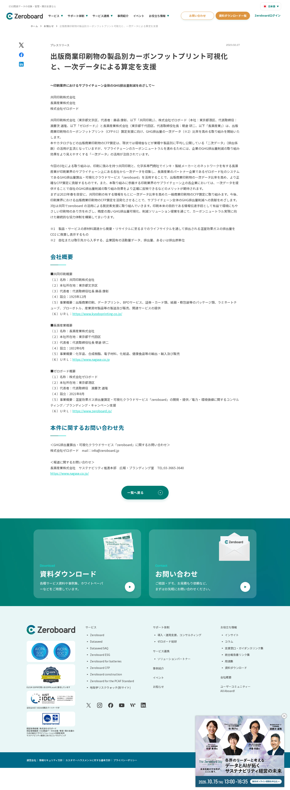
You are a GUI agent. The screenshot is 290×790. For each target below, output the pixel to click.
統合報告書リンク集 (237, 655)
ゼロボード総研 (167, 641)
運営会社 (31, 760)
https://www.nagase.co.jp (91, 359)
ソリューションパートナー (174, 659)
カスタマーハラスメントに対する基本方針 (87, 760)
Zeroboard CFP (100, 668)
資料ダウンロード (236, 668)
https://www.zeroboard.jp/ (92, 411)
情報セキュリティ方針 (51, 760)
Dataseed (96, 641)
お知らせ (49, 26)
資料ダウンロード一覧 (233, 16)
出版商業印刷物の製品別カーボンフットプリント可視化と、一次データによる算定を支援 (109, 26)
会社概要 (225, 677)
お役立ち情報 (157, 16)
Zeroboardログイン (268, 15)
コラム (229, 641)
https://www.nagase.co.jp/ (69, 473)
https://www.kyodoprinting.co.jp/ (97, 313)
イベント (138, 16)
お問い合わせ (197, 16)
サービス (53, 16)
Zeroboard (97, 635)
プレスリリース (59, 45)
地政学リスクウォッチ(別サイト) (110, 687)
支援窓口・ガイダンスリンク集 (244, 648)
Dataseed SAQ (99, 648)
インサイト (232, 635)
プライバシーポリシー (125, 760)
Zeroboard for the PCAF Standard (112, 681)
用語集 (229, 661)
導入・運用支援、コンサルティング (179, 635)
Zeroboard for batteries (106, 661)
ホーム (34, 26)
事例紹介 (122, 16)
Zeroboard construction (106, 674)
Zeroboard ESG (100, 655)
